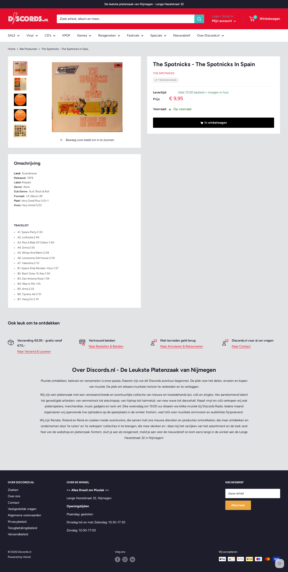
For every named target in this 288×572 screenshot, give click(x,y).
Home (11, 49)
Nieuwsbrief (181, 35)
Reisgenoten (107, 35)
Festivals (133, 35)
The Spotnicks (163, 73)
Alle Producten (28, 49)
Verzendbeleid (18, 534)
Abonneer (238, 505)
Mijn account (222, 21)
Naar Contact (241, 346)
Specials (156, 35)
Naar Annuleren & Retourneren (181, 346)
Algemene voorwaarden (24, 515)
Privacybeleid (17, 522)
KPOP (66, 35)
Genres (82, 35)
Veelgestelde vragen (22, 509)
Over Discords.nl (208, 35)
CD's (48, 35)
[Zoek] (199, 19)
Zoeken (13, 490)
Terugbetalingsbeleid (22, 528)
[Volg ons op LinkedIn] (132, 559)
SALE (11, 35)
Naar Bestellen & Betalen (106, 346)
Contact (13, 502)
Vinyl (30, 35)
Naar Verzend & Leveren (34, 351)
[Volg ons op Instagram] (125, 559)
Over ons (14, 496)
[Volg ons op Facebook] (117, 559)
